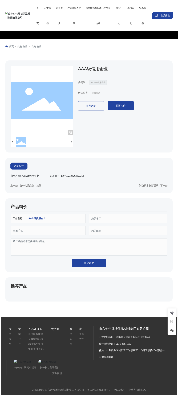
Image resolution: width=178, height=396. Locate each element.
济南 (138, 390)
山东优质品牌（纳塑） (31, 185)
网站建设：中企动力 (125, 390)
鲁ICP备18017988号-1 (98, 390)
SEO (143, 390)
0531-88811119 (123, 344)
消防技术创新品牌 (149, 185)
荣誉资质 (22, 46)
